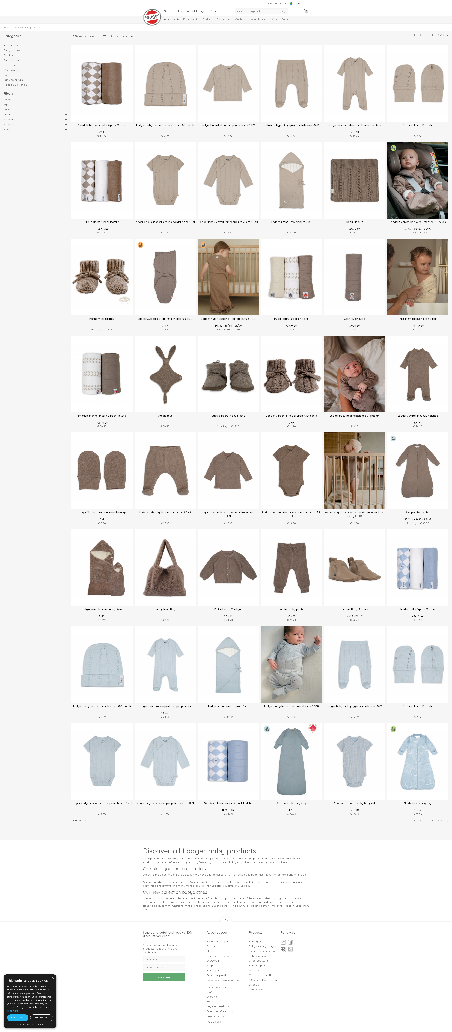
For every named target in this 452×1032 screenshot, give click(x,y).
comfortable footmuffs (157, 885)
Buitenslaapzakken (218, 975)
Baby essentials (290, 19)
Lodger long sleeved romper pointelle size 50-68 (228, 222)
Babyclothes (224, 19)
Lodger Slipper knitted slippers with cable (291, 415)
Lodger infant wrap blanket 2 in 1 (291, 222)
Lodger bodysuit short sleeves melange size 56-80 (291, 514)
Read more (12, 1010)
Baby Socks (256, 989)
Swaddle (254, 984)
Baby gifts (255, 941)
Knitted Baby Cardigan (228, 609)
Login (306, 3)
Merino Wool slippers (102, 318)
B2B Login (213, 970)
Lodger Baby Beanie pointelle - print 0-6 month (165, 125)
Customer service (277, 3)
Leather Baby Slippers (354, 609)
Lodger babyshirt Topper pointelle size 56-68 (228, 125)
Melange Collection (15, 84)
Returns (211, 1001)
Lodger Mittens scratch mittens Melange (102, 512)
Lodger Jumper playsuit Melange (418, 415)
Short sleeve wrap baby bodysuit (354, 803)
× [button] (52, 978)
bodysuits (216, 882)
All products (172, 19)
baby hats (229, 882)
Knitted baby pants (291, 609)
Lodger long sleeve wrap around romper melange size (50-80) (354, 514)
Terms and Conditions (220, 1011)
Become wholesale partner (223, 979)
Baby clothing (257, 955)
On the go (241, 19)
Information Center (218, 955)
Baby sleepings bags (262, 946)
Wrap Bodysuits (259, 960)
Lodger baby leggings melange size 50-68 (165, 512)
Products (18, 27)
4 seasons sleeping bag (291, 803)
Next (441, 34)
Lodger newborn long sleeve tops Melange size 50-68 (228, 514)
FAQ (209, 991)
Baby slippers (257, 965)
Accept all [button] (17, 1017)
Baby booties (191, 19)
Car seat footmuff (260, 975)
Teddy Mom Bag (165, 609)
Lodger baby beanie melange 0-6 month (355, 415)
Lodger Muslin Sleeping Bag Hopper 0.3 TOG (228, 318)
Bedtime (208, 19)
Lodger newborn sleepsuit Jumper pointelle (354, 125)
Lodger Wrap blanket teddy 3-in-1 (102, 609)
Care (275, 19)
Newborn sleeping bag (418, 803)
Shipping (212, 996)
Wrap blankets (259, 19)
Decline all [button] (41, 1017)
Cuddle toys (165, 415)
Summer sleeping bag (262, 951)
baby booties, (264, 882)
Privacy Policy (215, 1016)
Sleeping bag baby (417, 512)
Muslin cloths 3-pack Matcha (102, 222)
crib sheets (280, 882)
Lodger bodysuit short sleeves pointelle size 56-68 (165, 222)
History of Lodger (217, 941)
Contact (211, 946)
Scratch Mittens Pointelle (418, 125)
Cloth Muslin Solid (354, 318)
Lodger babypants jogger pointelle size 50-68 (291, 125)
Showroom (213, 960)
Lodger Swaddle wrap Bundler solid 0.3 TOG (165, 318)
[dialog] (30, 1001)
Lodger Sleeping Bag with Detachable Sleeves (418, 222)
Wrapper (254, 970)
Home (7, 27)
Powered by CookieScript (30, 1024)
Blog (209, 951)
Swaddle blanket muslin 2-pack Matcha (102, 125)
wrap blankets (245, 882)
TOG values (214, 1021)
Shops (210, 965)
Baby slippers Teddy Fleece (228, 415)
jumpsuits (202, 882)
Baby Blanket (354, 222)
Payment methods (218, 1006)
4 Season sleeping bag (263, 979)
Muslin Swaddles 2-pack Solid (418, 318)
